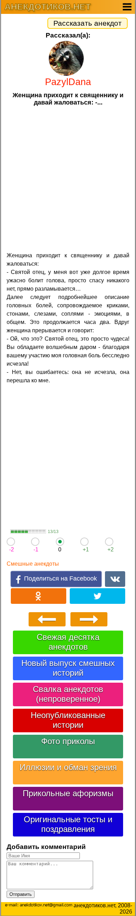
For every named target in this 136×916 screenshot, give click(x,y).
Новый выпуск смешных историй (68, 667)
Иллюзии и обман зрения (68, 767)
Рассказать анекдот (87, 23)
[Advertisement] (68, 178)
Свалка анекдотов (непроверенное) (68, 693)
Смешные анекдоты (33, 564)
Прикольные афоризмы (68, 793)
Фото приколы (68, 741)
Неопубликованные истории (68, 720)
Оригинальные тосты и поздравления (68, 824)
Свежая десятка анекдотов (68, 641)
